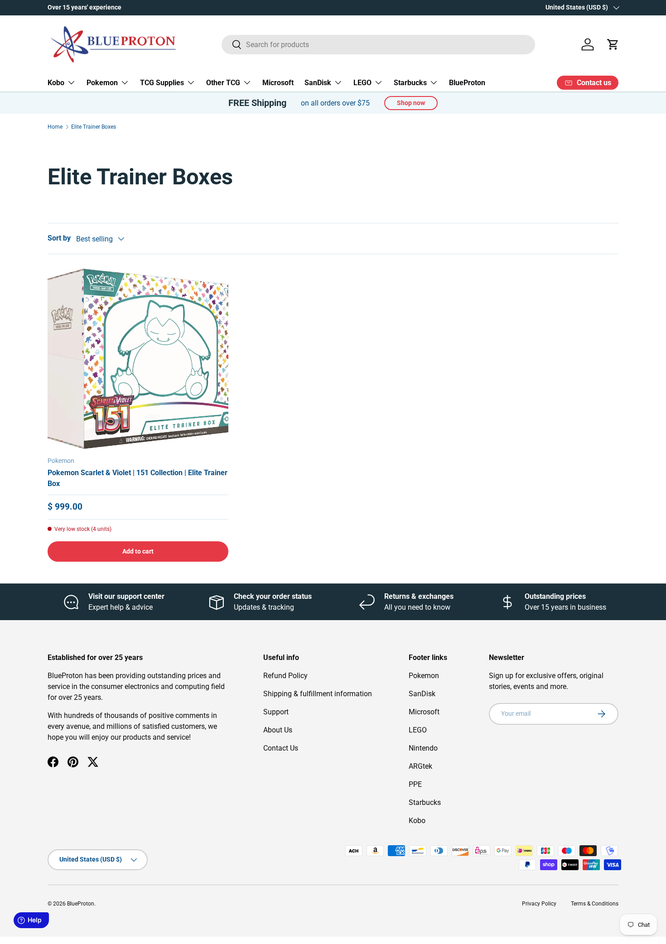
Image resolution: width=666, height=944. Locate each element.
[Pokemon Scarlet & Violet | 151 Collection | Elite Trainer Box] (138, 359)
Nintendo (423, 748)
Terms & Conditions (594, 904)
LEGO (362, 82)
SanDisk (317, 82)
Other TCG (223, 82)
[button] (613, 44)
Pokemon (102, 82)
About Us (277, 730)
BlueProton (467, 82)
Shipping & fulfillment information (317, 693)
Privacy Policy (539, 904)
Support (276, 712)
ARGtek (420, 766)
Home (55, 127)
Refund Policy (285, 675)
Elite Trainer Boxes (93, 127)
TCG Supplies (162, 82)
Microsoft (278, 82)
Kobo (56, 82)
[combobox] (378, 44)
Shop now (411, 102)
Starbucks (410, 82)
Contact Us (280, 748)
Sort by (59, 238)
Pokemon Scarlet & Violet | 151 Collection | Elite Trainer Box (137, 478)
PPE (415, 784)
